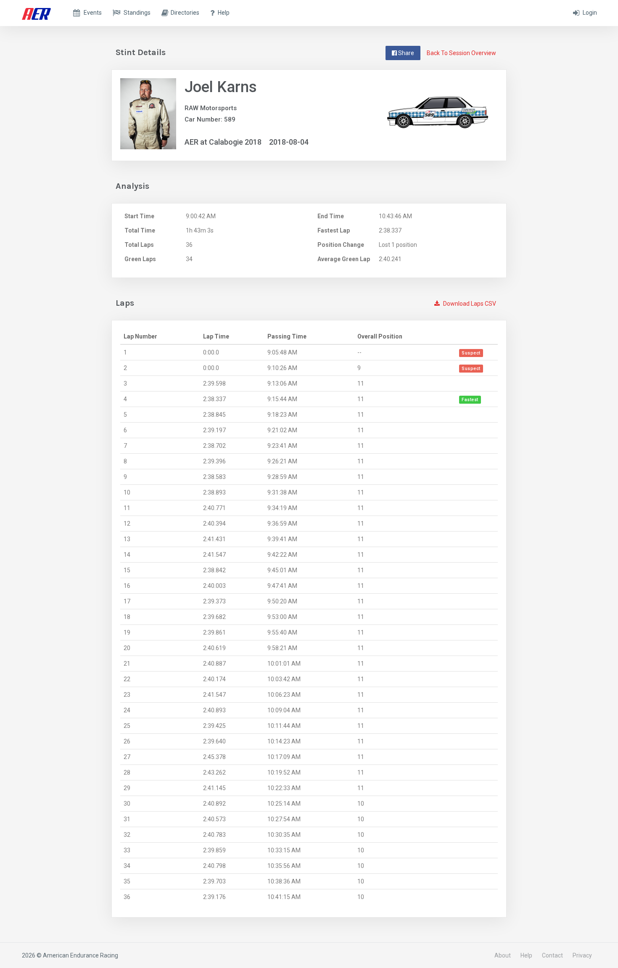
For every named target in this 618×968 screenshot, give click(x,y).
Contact (552, 955)
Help (526, 955)
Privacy (582, 955)
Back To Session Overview (461, 53)
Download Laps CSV (469, 303)
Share (405, 53)
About (502, 955)
